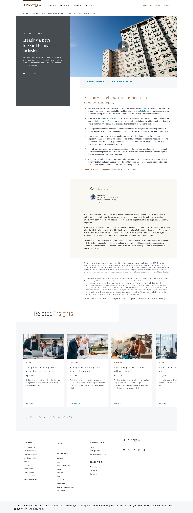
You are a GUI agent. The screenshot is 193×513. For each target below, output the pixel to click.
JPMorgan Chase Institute (110, 118)
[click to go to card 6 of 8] (54, 417)
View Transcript (97, 82)
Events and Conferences (65, 465)
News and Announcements (65, 487)
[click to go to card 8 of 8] (64, 417)
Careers (145, 5)
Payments (27, 465)
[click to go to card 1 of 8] (31, 417)
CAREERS (60, 443)
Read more (29, 403)
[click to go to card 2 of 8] (35, 417)
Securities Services (30, 476)
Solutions (51, 5)
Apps (58, 462)
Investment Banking (30, 458)
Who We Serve (64, 5)
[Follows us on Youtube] (145, 450)
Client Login (94, 470)
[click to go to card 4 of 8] (45, 417)
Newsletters (61, 491)
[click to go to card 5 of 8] (49, 417)
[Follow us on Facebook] (134, 450)
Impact (59, 469)
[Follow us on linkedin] (124, 450)
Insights (76, 5)
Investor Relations (63, 480)
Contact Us (157, 5)
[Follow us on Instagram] (139, 450)
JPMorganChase (95, 451)
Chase (92, 447)
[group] (47, 417)
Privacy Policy (37, 508)
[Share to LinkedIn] (24, 73)
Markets (26, 461)
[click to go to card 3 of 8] (40, 417)
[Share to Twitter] (29, 73)
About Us (87, 5)
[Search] (141, 5)
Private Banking (29, 472)
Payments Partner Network (99, 454)
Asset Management (30, 447)
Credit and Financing (30, 454)
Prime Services (29, 469)
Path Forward (145, 111)
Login (163, 5)
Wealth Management (31, 479)
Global (168, 5)
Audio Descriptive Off (121, 82)
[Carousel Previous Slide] (25, 417)
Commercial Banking (30, 451)
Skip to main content (9, 2)
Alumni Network (95, 467)
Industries (60, 473)
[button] (189, 507)
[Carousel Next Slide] (69, 417)
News (150, 5)
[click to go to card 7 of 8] (59, 417)
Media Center (61, 483)
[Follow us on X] (129, 450)
